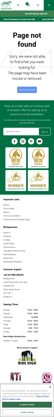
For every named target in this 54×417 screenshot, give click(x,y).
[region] (27, 400)
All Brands (7, 236)
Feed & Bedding (9, 254)
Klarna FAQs (8, 258)
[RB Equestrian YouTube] (39, 141)
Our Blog (6, 240)
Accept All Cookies (27, 404)
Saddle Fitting (8, 243)
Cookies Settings (27, 412)
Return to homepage (27, 90)
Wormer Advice (9, 247)
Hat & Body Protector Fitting (14, 251)
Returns (6, 212)
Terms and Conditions (11, 216)
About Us (7, 232)
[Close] (50, 387)
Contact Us (7, 296)
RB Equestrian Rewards (12, 261)
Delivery (6, 205)
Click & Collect (8, 208)
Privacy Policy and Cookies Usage (16, 219)
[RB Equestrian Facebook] (14, 141)
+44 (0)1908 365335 (13, 274)
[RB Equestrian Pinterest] (31, 141)
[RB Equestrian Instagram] (23, 141)
